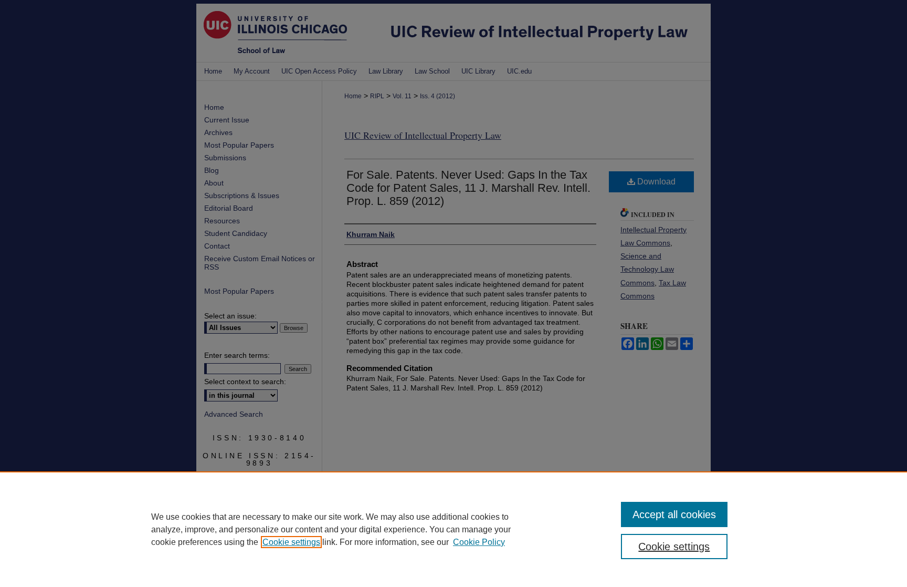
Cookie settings (291, 542)
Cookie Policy (479, 542)
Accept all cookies (674, 514)
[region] (453, 529)
